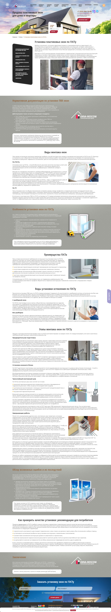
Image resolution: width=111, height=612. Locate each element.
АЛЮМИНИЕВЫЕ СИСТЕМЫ (65, 5)
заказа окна (22, 524)
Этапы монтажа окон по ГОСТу (22, 66)
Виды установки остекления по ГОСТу (22, 63)
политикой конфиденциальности (53, 592)
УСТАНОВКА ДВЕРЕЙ (49, 5)
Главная (14, 37)
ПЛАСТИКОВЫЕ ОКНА (33, 5)
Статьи (20, 37)
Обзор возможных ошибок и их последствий (22, 69)
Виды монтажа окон (20, 53)
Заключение (18, 78)
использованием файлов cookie (43, 610)
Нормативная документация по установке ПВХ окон (22, 49)
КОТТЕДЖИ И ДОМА (56, 5)
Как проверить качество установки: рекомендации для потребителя (21, 74)
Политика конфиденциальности (20, 607)
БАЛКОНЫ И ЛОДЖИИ (41, 5)
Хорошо (73, 610)
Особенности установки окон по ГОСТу (22, 56)
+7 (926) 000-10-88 (84, 11)
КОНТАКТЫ (96, 4)
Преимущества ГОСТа (20, 59)
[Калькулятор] (103, 5)
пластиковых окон (18, 477)
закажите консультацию (85, 13)
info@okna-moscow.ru (55, 605)
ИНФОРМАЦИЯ (88, 4)
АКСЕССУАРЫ (73, 4)
